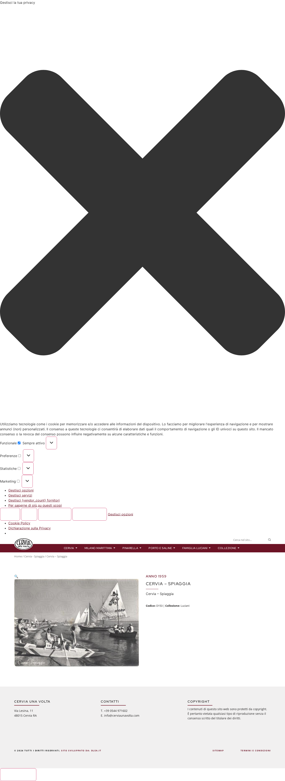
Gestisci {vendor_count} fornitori (34, 500)
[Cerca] (269, 540)
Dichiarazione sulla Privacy (29, 528)
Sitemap (218, 750)
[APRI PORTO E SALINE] (174, 548)
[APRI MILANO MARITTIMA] (114, 548)
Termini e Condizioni (256, 750)
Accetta (10, 514)
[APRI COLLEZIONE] (238, 548)
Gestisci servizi (20, 495)
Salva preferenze (89, 514)
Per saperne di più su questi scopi (35, 505)
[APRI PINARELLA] (140, 548)
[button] (142, 213)
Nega (29, 514)
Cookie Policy (19, 523)
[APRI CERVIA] (76, 548)
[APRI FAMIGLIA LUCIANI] (209, 548)
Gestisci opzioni (21, 490)
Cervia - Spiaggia (34, 556)
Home (18, 556)
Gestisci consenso (18, 775)
